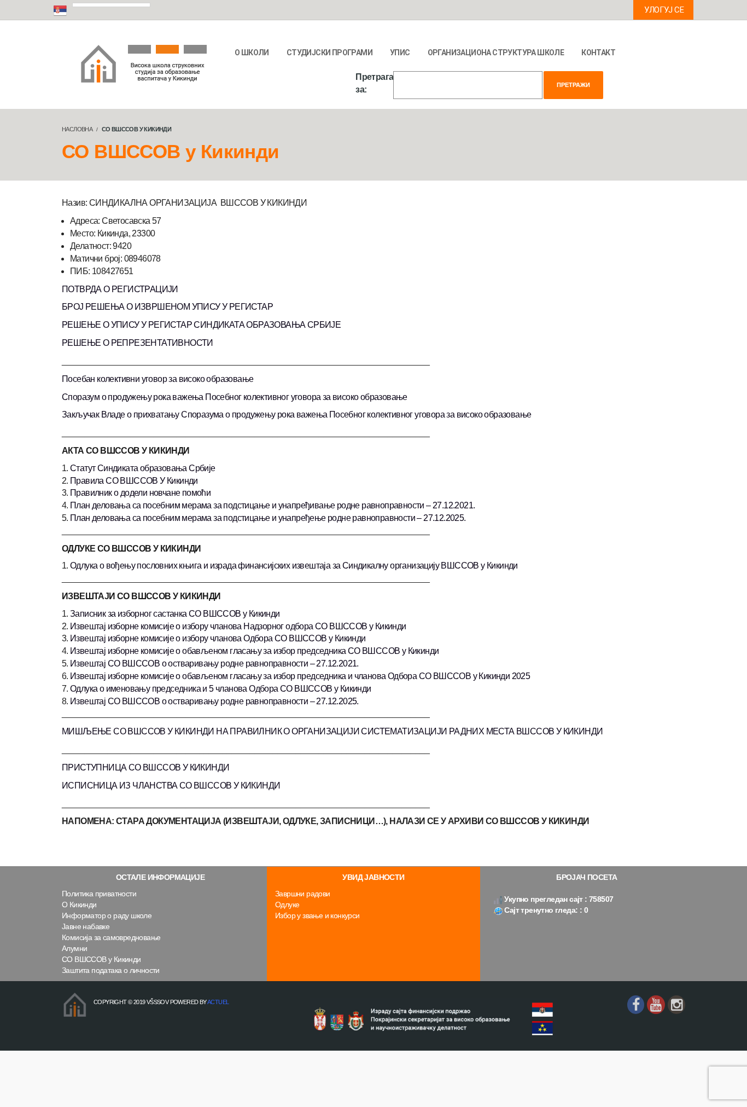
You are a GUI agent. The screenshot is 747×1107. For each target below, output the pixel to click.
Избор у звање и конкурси (317, 915)
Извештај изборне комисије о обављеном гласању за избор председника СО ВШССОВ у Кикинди (254, 651)
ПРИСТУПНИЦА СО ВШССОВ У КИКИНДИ (145, 767)
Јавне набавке (85, 926)
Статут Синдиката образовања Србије (142, 468)
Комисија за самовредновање (111, 937)
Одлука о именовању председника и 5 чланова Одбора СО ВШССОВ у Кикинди (220, 688)
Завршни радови (302, 893)
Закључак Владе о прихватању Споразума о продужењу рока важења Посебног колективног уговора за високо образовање (296, 414)
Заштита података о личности (111, 970)
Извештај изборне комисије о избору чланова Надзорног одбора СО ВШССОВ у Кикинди (238, 626)
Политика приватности (99, 893)
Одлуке (287, 904)
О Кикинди (79, 904)
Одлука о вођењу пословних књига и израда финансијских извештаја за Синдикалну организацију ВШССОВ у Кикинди (294, 565)
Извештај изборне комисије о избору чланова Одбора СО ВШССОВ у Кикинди (218, 638)
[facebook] (635, 1004)
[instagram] (676, 1004)
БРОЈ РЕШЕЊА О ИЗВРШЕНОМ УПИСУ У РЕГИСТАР (167, 306)
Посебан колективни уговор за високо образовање (157, 379)
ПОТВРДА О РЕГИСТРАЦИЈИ (120, 289)
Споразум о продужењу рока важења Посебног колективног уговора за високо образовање (234, 397)
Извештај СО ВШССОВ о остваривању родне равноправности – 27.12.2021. (214, 663)
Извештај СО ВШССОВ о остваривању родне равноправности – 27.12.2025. (214, 701)
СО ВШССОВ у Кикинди (101, 959)
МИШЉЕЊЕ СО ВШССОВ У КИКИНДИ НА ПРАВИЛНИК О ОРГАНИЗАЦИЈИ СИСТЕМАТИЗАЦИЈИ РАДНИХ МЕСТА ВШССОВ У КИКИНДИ (332, 731)
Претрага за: (374, 83)
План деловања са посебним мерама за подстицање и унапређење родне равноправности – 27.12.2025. (268, 518)
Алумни (74, 948)
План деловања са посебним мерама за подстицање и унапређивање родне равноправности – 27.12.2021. (272, 505)
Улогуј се (664, 10)
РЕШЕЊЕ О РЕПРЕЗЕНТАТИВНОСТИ (137, 342)
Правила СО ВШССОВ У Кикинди (134, 480)
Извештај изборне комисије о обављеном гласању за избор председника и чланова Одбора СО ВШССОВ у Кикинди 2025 (300, 676)
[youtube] (655, 1004)
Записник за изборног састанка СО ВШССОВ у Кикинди (175, 613)
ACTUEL (218, 1002)
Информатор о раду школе (106, 915)
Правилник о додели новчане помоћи (140, 492)
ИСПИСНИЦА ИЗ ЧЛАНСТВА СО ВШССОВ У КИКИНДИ (171, 785)
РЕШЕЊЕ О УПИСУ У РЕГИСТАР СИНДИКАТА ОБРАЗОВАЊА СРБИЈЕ (201, 324)
